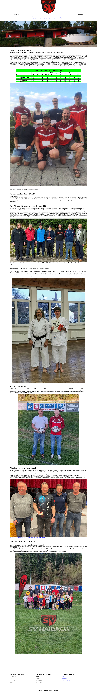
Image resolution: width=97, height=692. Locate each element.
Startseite (28, 17)
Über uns (34, 17)
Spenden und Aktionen (54, 18)
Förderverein (69, 17)
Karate (51, 17)
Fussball (40, 17)
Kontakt (34, 18)
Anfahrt (40, 18)
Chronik (45, 18)
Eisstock (46, 17)
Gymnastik (62, 17)
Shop (62, 18)
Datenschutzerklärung (67, 680)
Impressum (64, 678)
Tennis (56, 17)
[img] (48, 7)
